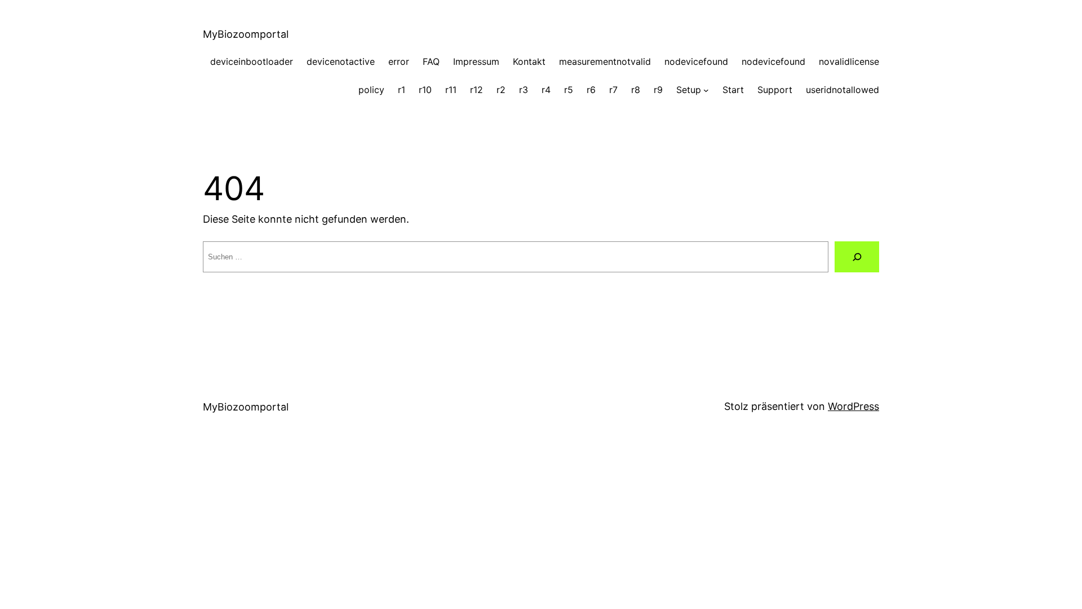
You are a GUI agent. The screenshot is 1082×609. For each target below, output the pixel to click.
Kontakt (529, 61)
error (398, 61)
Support (774, 89)
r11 (450, 89)
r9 (658, 89)
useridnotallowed (842, 89)
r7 (613, 89)
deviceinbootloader (251, 61)
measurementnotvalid (605, 61)
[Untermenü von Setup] (706, 90)
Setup (688, 89)
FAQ (431, 61)
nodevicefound (696, 61)
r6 (591, 89)
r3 (523, 89)
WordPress (853, 406)
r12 (476, 89)
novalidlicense (849, 61)
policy (371, 89)
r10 (425, 89)
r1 (401, 89)
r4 (546, 89)
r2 (500, 89)
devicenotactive (341, 61)
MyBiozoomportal (246, 34)
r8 (635, 89)
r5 (568, 89)
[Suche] (857, 256)
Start (733, 89)
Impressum (476, 61)
